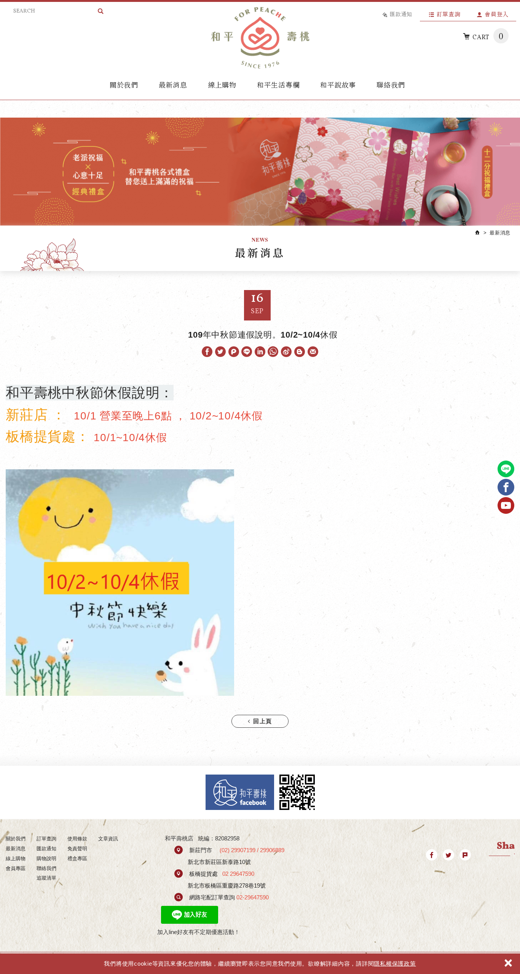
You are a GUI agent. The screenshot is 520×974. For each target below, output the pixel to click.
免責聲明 (77, 848)
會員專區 (16, 868)
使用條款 (77, 839)
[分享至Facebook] (207, 351)
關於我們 (124, 84)
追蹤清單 (46, 878)
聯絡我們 (390, 84)
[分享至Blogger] (299, 351)
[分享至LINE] (246, 351)
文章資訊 (108, 839)
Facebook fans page (240, 792)
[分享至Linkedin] (260, 351)
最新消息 (173, 84)
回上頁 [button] (261, 722)
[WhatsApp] (273, 351)
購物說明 (46, 858)
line (506, 469)
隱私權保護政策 (395, 963)
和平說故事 (338, 84)
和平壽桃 (260, 37)
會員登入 (497, 14)
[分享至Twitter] (220, 351)
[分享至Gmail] (313, 351)
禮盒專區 (77, 858)
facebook (506, 487)
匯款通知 (401, 14)
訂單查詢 (449, 14)
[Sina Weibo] (286, 351)
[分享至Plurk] (233, 351)
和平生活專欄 (278, 84)
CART (487, 36)
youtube (506, 505)
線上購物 (222, 84)
